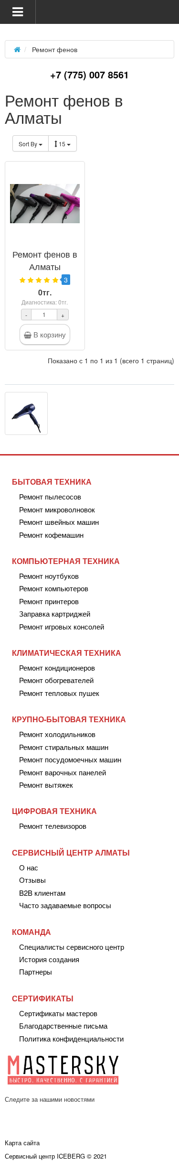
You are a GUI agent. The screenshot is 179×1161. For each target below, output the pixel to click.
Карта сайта (22, 1142)
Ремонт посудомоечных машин (70, 759)
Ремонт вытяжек (46, 785)
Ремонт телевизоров (52, 826)
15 (63, 144)
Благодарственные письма (63, 1025)
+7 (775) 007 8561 (89, 74)
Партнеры (35, 971)
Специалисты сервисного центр (71, 947)
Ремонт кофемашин (51, 535)
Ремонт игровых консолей (61, 626)
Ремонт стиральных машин (63, 747)
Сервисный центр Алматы (71, 852)
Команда (31, 931)
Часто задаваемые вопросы (65, 905)
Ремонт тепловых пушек (59, 693)
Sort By (29, 144)
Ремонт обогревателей (56, 680)
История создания (49, 959)
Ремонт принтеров (49, 601)
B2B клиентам (42, 893)
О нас (28, 867)
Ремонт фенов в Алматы (44, 260)
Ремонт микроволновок (57, 509)
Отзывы (32, 880)
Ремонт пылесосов (50, 496)
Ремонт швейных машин (59, 522)
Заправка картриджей (54, 613)
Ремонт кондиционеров (57, 667)
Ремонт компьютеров (53, 588)
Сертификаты (43, 998)
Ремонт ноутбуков (49, 576)
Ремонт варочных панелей (62, 772)
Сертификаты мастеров (58, 1013)
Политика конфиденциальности (71, 1038)
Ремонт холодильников (57, 734)
